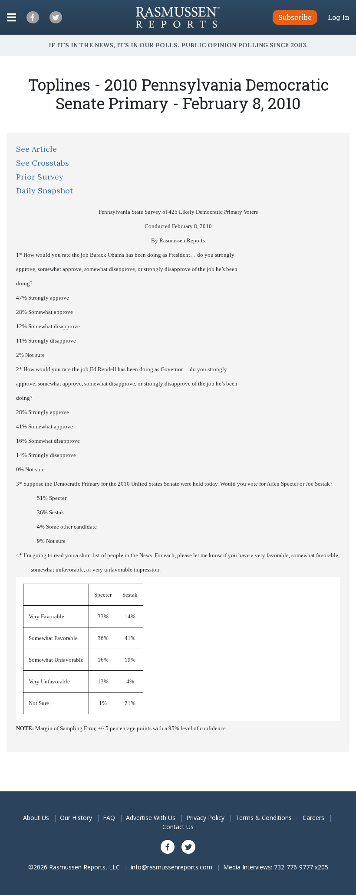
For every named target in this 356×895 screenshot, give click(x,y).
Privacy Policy (205, 817)
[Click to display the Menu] (11, 17)
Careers (313, 817)
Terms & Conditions (263, 817)
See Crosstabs (42, 163)
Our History (76, 817)
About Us (36, 817)
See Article (36, 149)
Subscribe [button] (295, 17)
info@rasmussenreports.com (171, 867)
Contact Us (178, 827)
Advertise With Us (150, 817)
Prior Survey (39, 177)
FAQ (109, 817)
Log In (338, 17)
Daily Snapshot (44, 191)
